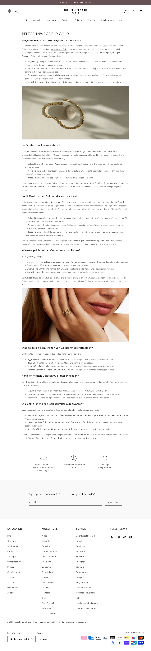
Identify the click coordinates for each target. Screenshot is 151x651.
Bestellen (80, 551)
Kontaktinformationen (64, 622)
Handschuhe (13, 587)
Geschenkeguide (84, 587)
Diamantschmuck (15, 561)
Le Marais (46, 587)
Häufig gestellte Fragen (87, 603)
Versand (80, 556)
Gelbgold (107, 52)
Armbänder (12, 546)
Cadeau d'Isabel (49, 551)
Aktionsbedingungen (86, 592)
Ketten (10, 551)
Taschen (11, 577)
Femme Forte (48, 572)
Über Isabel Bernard (85, 535)
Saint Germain (48, 603)
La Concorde (48, 582)
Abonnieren (113, 502)
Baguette (46, 541)
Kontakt (79, 541)
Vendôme (46, 608)
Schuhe (10, 582)
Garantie (80, 567)
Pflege (79, 577)
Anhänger (11, 556)
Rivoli (44, 598)
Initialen (10, 567)
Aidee (44, 535)
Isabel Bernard (138, 632)
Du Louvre (46, 567)
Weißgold (116, 52)
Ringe (10, 535)
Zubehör (11, 592)
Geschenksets (14, 572)
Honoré (45, 577)
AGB (78, 598)
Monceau (46, 592)
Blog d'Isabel (82, 582)
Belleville (46, 546)
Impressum (81, 622)
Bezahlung (81, 546)
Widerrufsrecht (39, 622)
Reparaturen (82, 572)
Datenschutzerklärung (86, 608)
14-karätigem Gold (59, 49)
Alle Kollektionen (49, 613)
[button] (16, 11)
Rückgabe (80, 561)
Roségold (26, 56)
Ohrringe (11, 541)
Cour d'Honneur (49, 556)
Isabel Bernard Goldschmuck (84, 434)
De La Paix (46, 561)
